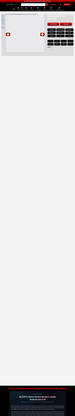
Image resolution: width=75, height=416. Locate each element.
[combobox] (33, 4)
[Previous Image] (8, 34)
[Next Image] (42, 34)
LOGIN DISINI (66, 24)
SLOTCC (13, 406)
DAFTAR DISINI (53, 24)
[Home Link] (14, 4)
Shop (8, 4)
